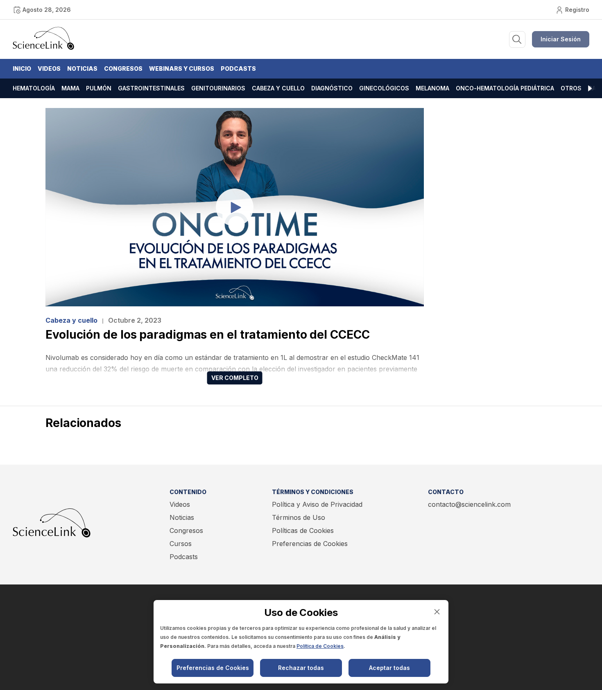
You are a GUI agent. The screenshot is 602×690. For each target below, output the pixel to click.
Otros (571, 88)
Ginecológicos (384, 88)
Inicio (22, 68)
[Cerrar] (437, 611)
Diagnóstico (332, 88)
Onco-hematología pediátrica (505, 88)
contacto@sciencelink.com (469, 504)
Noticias (82, 68)
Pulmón (98, 88)
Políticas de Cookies (303, 530)
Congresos (123, 68)
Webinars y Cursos (181, 68)
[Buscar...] (517, 39)
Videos (49, 68)
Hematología (34, 88)
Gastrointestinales (151, 88)
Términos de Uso (298, 517)
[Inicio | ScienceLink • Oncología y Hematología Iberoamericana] (43, 48)
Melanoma (432, 88)
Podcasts (238, 68)
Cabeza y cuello (278, 88)
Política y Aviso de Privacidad (317, 504)
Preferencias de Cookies (310, 543)
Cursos (181, 543)
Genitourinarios (218, 88)
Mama (70, 88)
